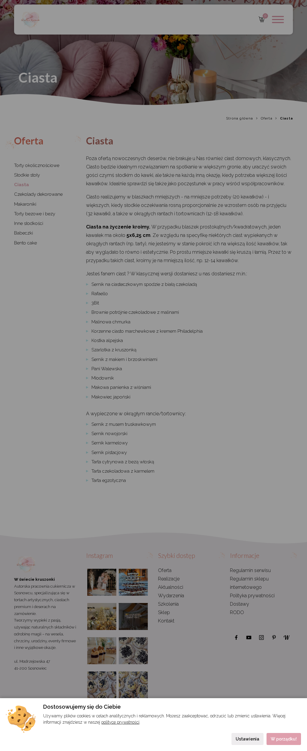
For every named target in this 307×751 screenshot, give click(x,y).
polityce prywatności (120, 722)
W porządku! (284, 739)
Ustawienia (247, 739)
